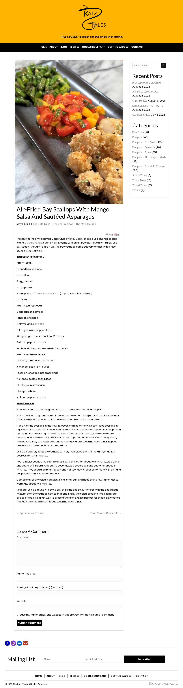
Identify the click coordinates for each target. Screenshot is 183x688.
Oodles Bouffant (94, 676)
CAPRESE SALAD (141, 114)
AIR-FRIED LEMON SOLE (145, 91)
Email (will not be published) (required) (40, 587)
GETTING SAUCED (121, 676)
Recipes (57, 224)
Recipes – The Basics (144, 142)
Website (21, 601)
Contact (142, 676)
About (50, 676)
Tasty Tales (139, 180)
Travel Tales (139, 185)
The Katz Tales (41, 224)
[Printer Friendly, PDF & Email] (113, 235)
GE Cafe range (33, 242)
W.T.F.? (136, 190)
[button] (7, 643)
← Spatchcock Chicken (30, 513)
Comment (23, 537)
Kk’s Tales (138, 132)
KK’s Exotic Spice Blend (45, 293)
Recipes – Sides (141, 152)
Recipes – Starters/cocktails (149, 157)
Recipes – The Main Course (80, 224)
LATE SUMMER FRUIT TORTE (147, 105)
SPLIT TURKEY (139, 100)
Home (38, 676)
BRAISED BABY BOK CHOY (146, 82)
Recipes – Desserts (143, 147)
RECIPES (74, 676)
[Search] (163, 65)
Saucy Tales (139, 175)
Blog (62, 676)
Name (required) (27, 573)
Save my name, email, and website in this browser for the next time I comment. (67, 614)
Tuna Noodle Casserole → (105, 513)
